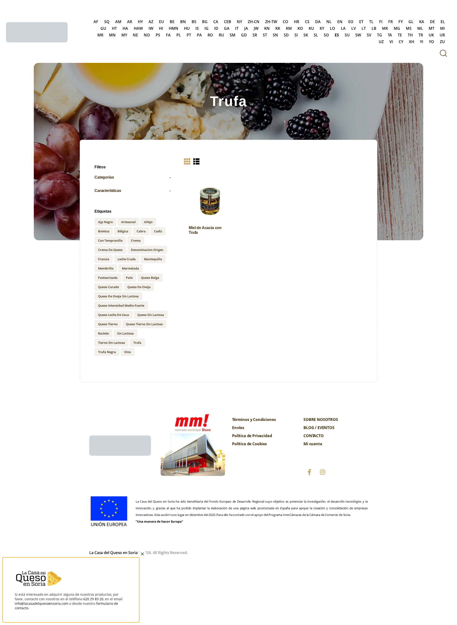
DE (432, 21)
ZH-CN (253, 21)
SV (369, 35)
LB (374, 28)
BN (183, 21)
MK (385, 28)
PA (199, 35)
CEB (227, 21)
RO (210, 35)
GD (244, 35)
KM (289, 28)
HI (161, 28)
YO (431, 41)
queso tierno (108, 324)
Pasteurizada (108, 277)
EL (443, 21)
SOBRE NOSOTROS (320, 419)
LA (343, 28)
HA (125, 28)
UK (431, 35)
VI (391, 41)
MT (431, 28)
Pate (129, 277)
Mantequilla (153, 259)
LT (364, 28)
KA (421, 21)
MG (397, 28)
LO (332, 28)
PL (178, 35)
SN (275, 35)
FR (390, 21)
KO (300, 28)
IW (151, 28)
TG (379, 35)
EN (340, 21)
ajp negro (105, 222)
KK (277, 28)
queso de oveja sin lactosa (118, 296)
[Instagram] (322, 472)
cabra (141, 231)
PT (189, 35)
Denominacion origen (147, 250)
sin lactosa (125, 333)
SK (305, 35)
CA (215, 21)
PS (158, 35)
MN (112, 35)
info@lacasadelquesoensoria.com (41, 603)
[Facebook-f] (309, 472)
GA (226, 28)
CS (307, 21)
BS (194, 21)
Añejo (148, 222)
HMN (173, 28)
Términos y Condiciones (254, 419)
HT (114, 28)
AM (118, 21)
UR (442, 35)
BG (205, 21)
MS (409, 28)
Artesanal (128, 222)
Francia (103, 259)
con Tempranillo (110, 240)
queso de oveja (139, 287)
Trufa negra (107, 352)
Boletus (103, 231)
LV (353, 28)
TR (420, 35)
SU (347, 35)
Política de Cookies (249, 443)
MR (100, 35)
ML (420, 28)
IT (236, 28)
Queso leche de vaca (113, 315)
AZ (151, 21)
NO (147, 35)
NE (135, 35)
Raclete (103, 333)
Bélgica (123, 231)
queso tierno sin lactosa (144, 324)
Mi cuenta (312, 443)
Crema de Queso (110, 250)
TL (371, 21)
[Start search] (443, 53)
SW (358, 35)
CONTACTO (313, 435)
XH (411, 41)
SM (232, 35)
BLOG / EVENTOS (318, 427)
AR (129, 21)
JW (256, 28)
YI (421, 41)
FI (380, 21)
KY (322, 28)
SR (255, 35)
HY (140, 21)
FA (168, 35)
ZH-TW (271, 21)
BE (172, 21)
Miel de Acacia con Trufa (205, 230)
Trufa (137, 342)
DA (318, 21)
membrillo (106, 268)
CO (285, 21)
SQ (106, 21)
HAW (138, 28)
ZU (442, 41)
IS (197, 28)
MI (442, 28)
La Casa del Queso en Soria (113, 552)
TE (400, 35)
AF (96, 21)
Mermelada (130, 268)
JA (246, 28)
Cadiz (158, 231)
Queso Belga (150, 277)
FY (400, 21)
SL (316, 35)
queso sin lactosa (150, 315)
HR (296, 21)
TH (410, 35)
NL (329, 21)
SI (296, 35)
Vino (127, 352)
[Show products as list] (196, 161)
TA (390, 35)
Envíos (238, 427)
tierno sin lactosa (111, 342)
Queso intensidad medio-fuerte (121, 305)
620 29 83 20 (93, 599)
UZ (381, 41)
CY (401, 41)
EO (350, 21)
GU (103, 28)
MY (124, 35)
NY (239, 21)
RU (221, 35)
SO (326, 35)
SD (286, 35)
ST (265, 35)
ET (361, 21)
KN (267, 28)
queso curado (108, 287)
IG (206, 28)
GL (410, 21)
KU (311, 28)
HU (187, 28)
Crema (136, 240)
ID (216, 28)
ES (337, 35)
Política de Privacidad (252, 435)
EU (161, 21)
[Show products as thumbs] (187, 161)
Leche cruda (127, 259)
